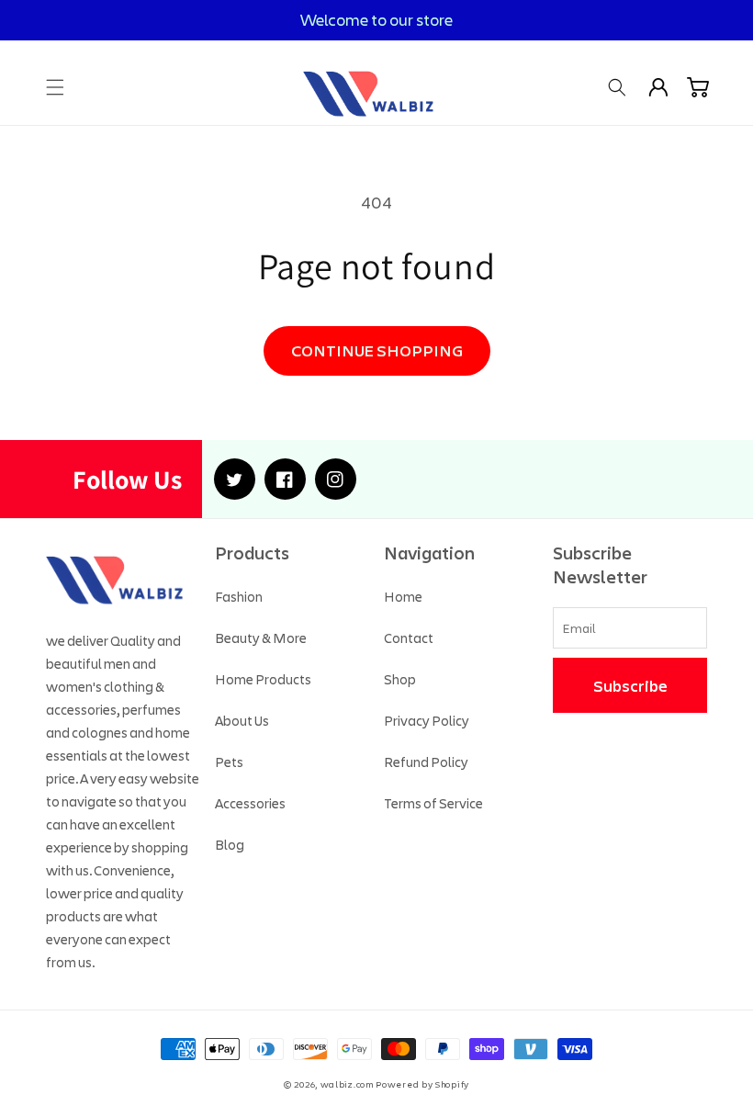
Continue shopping (377, 350)
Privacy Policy (426, 720)
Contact (408, 637)
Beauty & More (261, 637)
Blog (229, 844)
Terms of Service (433, 803)
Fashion (239, 596)
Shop (400, 679)
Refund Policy (426, 761)
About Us (242, 720)
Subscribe (630, 685)
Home (403, 596)
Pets (229, 761)
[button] (55, 87)
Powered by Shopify (422, 1084)
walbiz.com (347, 1084)
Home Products (263, 679)
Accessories (250, 803)
